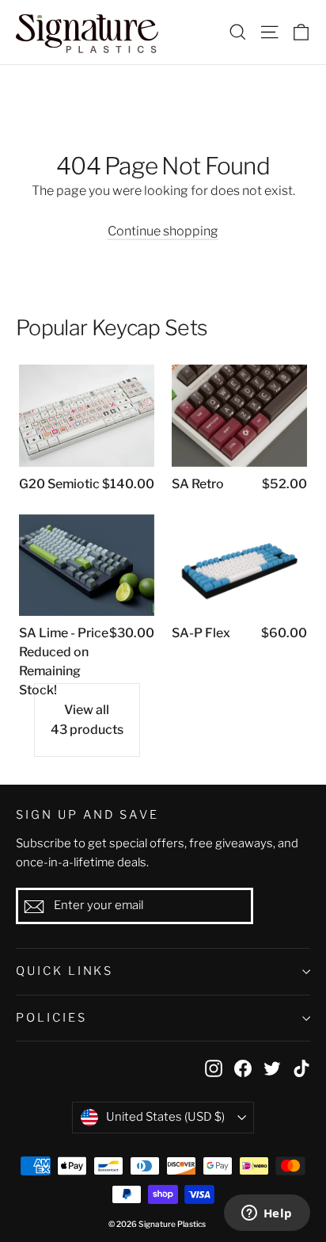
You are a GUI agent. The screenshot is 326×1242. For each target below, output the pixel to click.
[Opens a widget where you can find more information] (266, 1214)
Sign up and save (87, 815)
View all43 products (87, 720)
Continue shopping (163, 231)
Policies (51, 1018)
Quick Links (64, 971)
